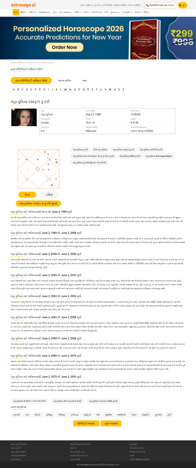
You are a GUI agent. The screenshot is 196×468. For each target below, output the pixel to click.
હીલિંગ (77, 12)
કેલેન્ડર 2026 (134, 5)
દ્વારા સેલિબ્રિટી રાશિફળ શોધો (31, 80)
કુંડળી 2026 (107, 5)
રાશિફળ (89, 5)
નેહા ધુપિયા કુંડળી (80, 149)
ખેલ (98, 415)
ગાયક (134, 415)
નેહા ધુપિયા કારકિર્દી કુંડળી (151, 149)
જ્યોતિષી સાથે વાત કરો (159, 5)
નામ (84, 80)
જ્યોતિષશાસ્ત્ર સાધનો (80, 444)
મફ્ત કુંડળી (16, 448)
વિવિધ (146, 12)
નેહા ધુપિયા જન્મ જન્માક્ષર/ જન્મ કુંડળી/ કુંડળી (93, 156)
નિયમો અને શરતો (137, 452)
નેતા (27, 415)
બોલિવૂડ (61, 415)
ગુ (183, 5)
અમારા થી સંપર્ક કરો (79, 455)
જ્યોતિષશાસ (44, 12)
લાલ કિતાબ (96, 12)
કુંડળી (97, 5)
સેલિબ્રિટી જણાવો (86, 423)
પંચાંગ (85, 12)
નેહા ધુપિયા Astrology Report (159, 156)
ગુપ (54, 12)
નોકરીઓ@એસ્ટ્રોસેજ (140, 459)
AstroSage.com (111, 464)
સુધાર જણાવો (111, 423)
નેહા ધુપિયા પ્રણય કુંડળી (123, 149)
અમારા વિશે (75, 459)
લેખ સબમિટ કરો (77, 452)
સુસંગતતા (115, 12)
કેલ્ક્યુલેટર (127, 12)
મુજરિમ (108, 415)
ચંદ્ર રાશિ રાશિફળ (18, 452)
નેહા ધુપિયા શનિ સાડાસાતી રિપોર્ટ (67, 401)
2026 (23, 12)
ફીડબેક (73, 448)
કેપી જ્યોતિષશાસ (18, 455)
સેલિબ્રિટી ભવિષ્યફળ (25, 62)
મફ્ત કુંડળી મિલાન (19, 444)
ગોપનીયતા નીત (136, 448)
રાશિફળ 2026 (120, 5)
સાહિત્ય (87, 415)
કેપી (105, 12)
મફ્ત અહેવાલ (65, 12)
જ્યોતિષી (121, 415)
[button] (14, 38)
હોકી (169, 415)
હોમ (82, 5)
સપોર (132, 455)
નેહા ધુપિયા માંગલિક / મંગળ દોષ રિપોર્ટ (29, 401)
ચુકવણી (133, 444)
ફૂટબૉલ (158, 415)
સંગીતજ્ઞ (74, 415)
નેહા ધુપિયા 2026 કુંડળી (130, 156)
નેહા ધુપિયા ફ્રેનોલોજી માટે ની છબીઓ (89, 162)
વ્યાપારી (16, 415)
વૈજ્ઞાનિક (146, 415)
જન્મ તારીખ (64, 80)
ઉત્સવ (138, 12)
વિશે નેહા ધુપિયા (100, 149)
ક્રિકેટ (37, 415)
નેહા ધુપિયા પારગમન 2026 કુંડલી (103, 401)
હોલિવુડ (49, 415)
